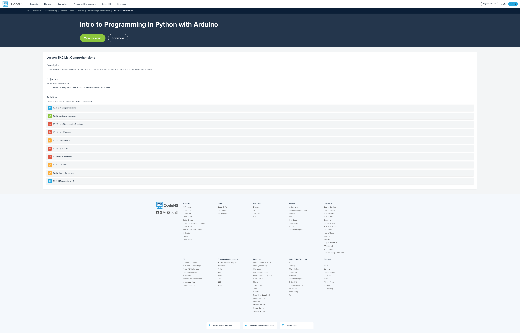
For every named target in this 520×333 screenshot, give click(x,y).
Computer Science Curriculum (194, 223)
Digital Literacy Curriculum (334, 253)
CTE (254, 217)
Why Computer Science (262, 262)
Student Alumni (259, 311)
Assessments (293, 275)
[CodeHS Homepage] (14, 4)
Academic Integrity (295, 230)
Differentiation (294, 269)
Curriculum (37, 11)
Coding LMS (187, 210)
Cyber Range (187, 239)
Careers (327, 269)
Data (290, 217)
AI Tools (291, 226)
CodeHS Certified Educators (222, 326)
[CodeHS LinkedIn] (164, 212)
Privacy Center (329, 272)
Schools (256, 210)
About (326, 262)
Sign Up (513, 4)
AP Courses (328, 217)
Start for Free (223, 210)
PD (184, 259)
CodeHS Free (188, 220)
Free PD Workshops (190, 272)
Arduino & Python (67, 11)
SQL (219, 282)
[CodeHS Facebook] (157, 212)
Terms (326, 279)
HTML (220, 275)
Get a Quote (222, 213)
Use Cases (257, 204)
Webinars (256, 301)
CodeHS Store (291, 326)
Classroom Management (298, 210)
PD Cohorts (187, 275)
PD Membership (188, 285)
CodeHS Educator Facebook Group (261, 326)
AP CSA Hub (328, 246)
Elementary (328, 220)
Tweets (256, 288)
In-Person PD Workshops (192, 266)
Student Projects (259, 305)
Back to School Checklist (262, 275)
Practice (327, 236)
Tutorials (327, 239)
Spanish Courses (330, 226)
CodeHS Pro (187, 217)
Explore (81, 11)
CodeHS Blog (258, 292)
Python (220, 269)
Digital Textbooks (330, 243)
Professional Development (192, 230)
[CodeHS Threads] (176, 212)
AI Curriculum (329, 249)
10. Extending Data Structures (99, 11)
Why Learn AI (258, 269)
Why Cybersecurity (260, 266)
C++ (219, 279)
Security (327, 285)
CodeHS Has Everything (298, 259)
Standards (328, 230)
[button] (35, 4)
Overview (118, 38)
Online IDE (187, 213)
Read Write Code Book (261, 295)
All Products (187, 207)
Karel (220, 285)
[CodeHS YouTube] (168, 212)
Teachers (256, 213)
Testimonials (257, 285)
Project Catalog (329, 210)
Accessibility (328, 288)
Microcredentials (189, 282)
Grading (292, 213)
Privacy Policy (329, 282)
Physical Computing (296, 285)
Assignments (293, 207)
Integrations (293, 223)
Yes (290, 295)
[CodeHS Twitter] (172, 212)
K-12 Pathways (329, 213)
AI (289, 262)
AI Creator (186, 233)
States (255, 282)
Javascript (221, 266)
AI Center (327, 275)
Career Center (258, 308)
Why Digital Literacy (260, 272)
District (256, 207)
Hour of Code (329, 233)
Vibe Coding (293, 292)
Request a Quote (489, 4)
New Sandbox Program (228, 262)
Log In (503, 4)
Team (326, 266)
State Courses (329, 223)
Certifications (188, 226)
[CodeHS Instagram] (161, 212)
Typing (185, 236)
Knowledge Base (259, 298)
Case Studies (258, 279)
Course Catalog (51, 11)
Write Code (293, 220)
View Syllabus (92, 38)
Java (219, 272)
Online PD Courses (190, 262)
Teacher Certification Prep (192, 279)
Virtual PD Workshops (191, 269)
